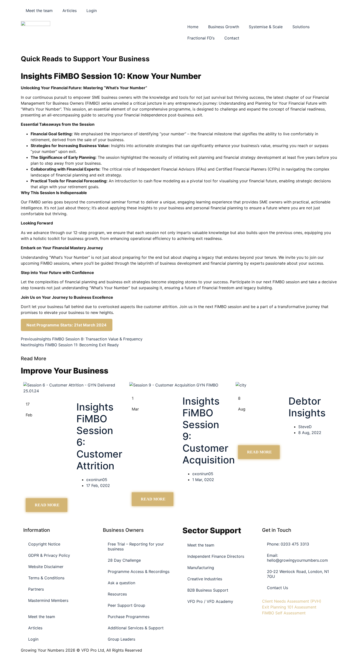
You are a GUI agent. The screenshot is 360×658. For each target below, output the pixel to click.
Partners (36, 589)
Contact (231, 38)
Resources (117, 594)
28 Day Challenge (124, 560)
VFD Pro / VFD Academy (210, 601)
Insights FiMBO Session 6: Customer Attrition (99, 436)
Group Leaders (121, 639)
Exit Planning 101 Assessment (289, 607)
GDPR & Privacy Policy (49, 555)
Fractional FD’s (201, 38)
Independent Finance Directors (215, 556)
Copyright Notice (44, 544)
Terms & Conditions (46, 577)
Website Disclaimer (45, 566)
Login (91, 10)
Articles (69, 10)
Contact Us (277, 587)
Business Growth (223, 26)
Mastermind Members (48, 600)
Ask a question (121, 582)
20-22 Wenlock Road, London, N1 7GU (298, 574)
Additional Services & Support (136, 627)
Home (192, 26)
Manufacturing (200, 567)
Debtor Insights (306, 407)
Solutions (301, 26)
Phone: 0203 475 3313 (288, 544)
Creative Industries (204, 578)
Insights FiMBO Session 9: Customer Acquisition (208, 430)
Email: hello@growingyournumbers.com (297, 558)
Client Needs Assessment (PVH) (291, 601)
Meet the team (39, 10)
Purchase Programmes (128, 616)
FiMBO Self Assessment (284, 612)
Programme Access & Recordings (138, 571)
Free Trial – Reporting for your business (136, 546)
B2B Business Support (207, 590)
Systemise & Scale (266, 26)
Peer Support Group (126, 605)
